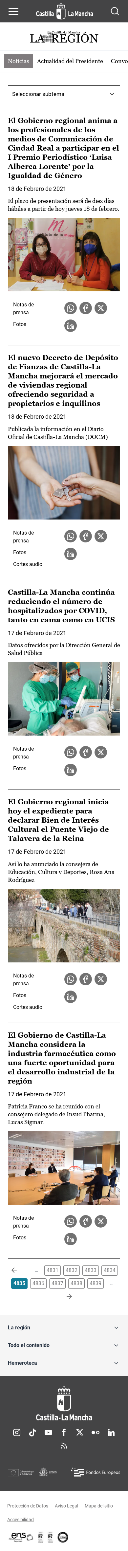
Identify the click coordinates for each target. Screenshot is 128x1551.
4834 (110, 1270)
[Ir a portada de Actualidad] (64, 38)
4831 (52, 1270)
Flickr (95, 1432)
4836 (38, 1283)
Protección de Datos (27, 1505)
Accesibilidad (20, 1519)
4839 (95, 1283)
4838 (76, 1283)
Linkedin (111, 1432)
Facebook (64, 1432)
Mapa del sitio (99, 1505)
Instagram (17, 1432)
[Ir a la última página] (64, 1296)
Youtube (48, 1432)
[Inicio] (64, 1403)
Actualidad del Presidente (70, 61)
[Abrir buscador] (115, 11)
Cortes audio (27, 564)
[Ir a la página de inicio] (64, 11)
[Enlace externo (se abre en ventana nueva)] (50, 1537)
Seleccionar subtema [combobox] (38, 94)
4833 (90, 1270)
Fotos (19, 324)
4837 (57, 1283)
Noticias (18, 61)
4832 (71, 1270)
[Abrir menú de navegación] (13, 11)
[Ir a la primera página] (19, 1270)
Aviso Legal (66, 1505)
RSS (64, 1446)
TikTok (32, 1432)
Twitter (80, 1432)
